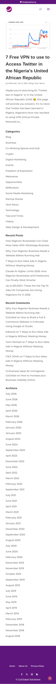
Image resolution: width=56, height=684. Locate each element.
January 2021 (13, 523)
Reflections (12, 187)
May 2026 (11, 405)
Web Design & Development (22, 227)
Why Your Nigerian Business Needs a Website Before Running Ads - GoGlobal (27, 313)
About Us (23, 666)
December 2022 (15, 461)
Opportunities (14, 182)
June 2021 (11, 500)
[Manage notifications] (50, 678)
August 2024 (13, 438)
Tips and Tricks (14, 215)
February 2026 (14, 422)
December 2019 (15, 562)
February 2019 (14, 619)
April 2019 (11, 607)
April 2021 (11, 506)
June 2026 (12, 399)
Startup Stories (14, 199)
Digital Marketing (16, 159)
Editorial (12, 83)
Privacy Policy (37, 666)
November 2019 (15, 568)
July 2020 (11, 545)
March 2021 (12, 512)
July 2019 (11, 590)
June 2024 (12, 444)
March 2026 (12, 416)
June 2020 (12, 551)
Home (12, 666)
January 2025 (13, 433)
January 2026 (13, 427)
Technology (12, 210)
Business (11, 142)
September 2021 (15, 489)
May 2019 (11, 602)
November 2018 (15, 630)
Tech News (40, 83)
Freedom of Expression (19, 170)
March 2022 (12, 478)
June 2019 (11, 596)
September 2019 (15, 579)
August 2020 (13, 540)
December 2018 (15, 624)
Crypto (9, 154)
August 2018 (13, 636)
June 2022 (11, 467)
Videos (10, 221)
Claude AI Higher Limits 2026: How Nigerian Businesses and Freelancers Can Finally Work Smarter (27, 276)
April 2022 (11, 472)
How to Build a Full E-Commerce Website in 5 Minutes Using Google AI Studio (26, 322)
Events (10, 165)
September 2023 (15, 450)
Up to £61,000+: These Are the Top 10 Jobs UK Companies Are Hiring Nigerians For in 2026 (27, 290)
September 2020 (15, 534)
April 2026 (11, 410)
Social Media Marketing (19, 193)
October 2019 (13, 574)
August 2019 (13, 585)
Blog (31, 83)
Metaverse (12, 176)
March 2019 (12, 613)
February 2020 (14, 557)
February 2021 (14, 517)
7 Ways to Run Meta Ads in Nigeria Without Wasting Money (27, 346)
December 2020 (15, 529)
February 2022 (14, 483)
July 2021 (11, 495)
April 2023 (11, 455)
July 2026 (11, 393)
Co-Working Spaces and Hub (23, 148)
